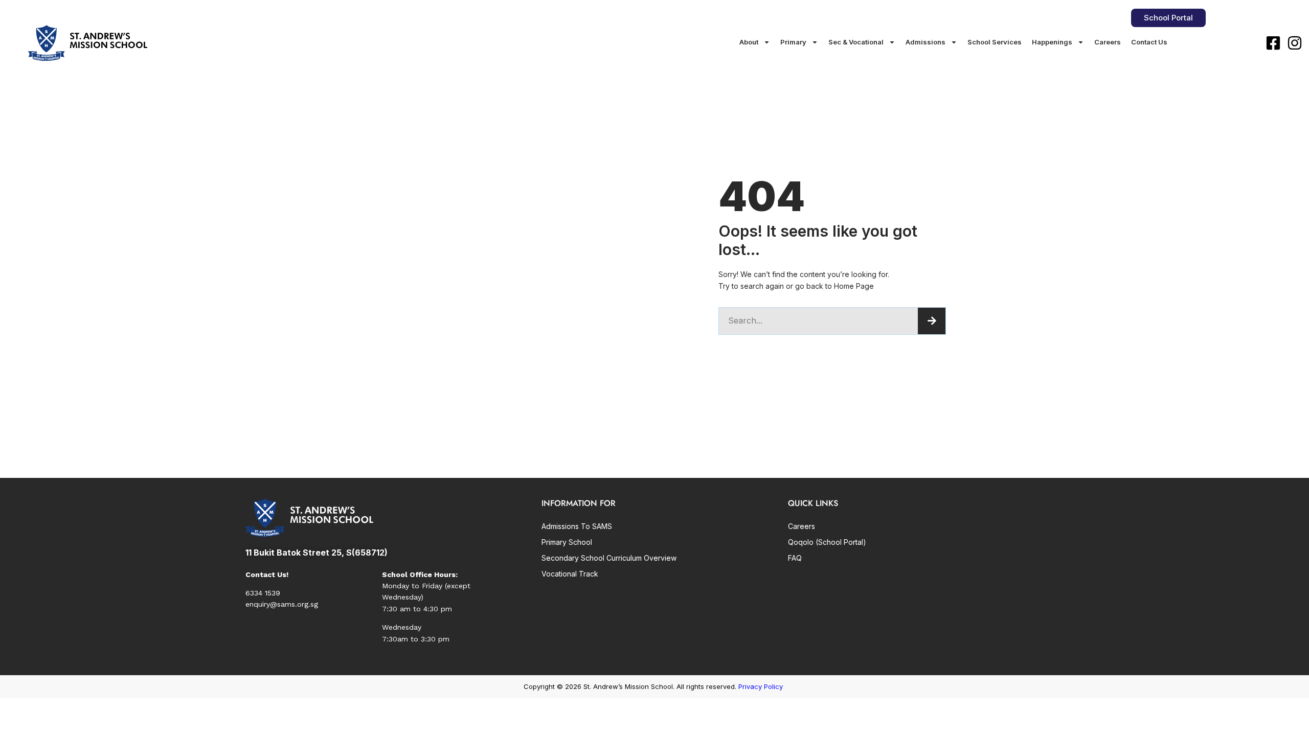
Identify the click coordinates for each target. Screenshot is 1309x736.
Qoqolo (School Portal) (827, 542)
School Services (994, 42)
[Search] (931, 321)
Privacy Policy (760, 686)
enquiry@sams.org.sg (281, 604)
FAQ (795, 558)
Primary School (566, 542)
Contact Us (1149, 42)
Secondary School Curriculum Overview (608, 558)
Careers (1107, 42)
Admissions (925, 42)
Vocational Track (569, 573)
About (748, 42)
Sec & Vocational (856, 42)
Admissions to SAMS (576, 526)
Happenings (1052, 42)
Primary (793, 42)
